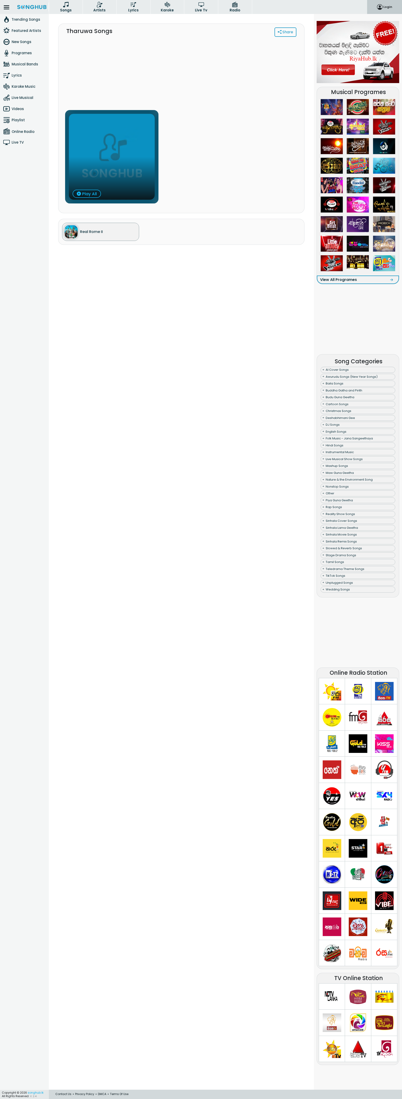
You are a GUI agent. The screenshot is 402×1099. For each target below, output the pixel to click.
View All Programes (338, 279)
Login (387, 7)
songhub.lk (36, 1093)
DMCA (102, 1094)
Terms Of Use (119, 1094)
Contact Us (63, 1094)
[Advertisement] (181, 76)
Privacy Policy (84, 1094)
